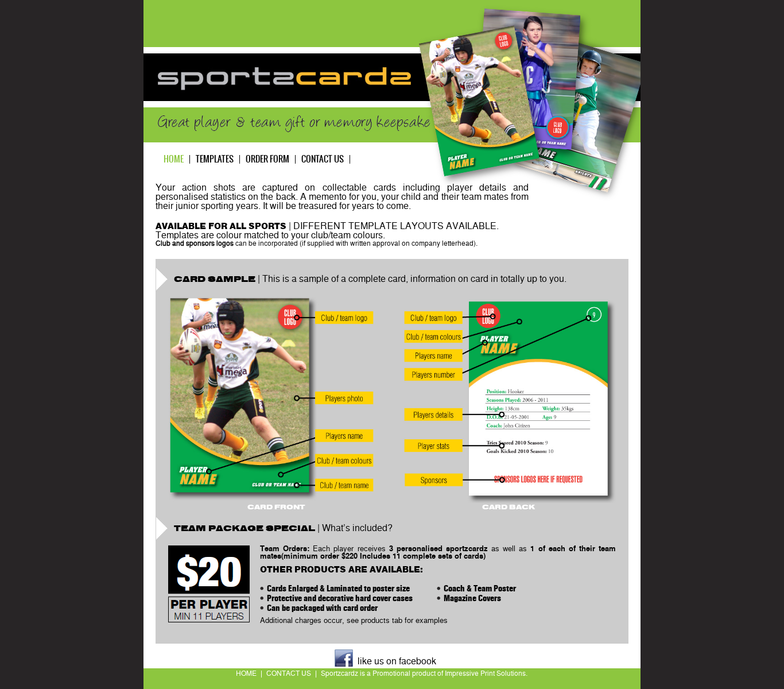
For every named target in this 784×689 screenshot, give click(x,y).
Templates (215, 159)
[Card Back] (508, 399)
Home (174, 159)
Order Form (267, 159)
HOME (246, 674)
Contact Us (322, 159)
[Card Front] (275, 399)
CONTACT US (288, 674)
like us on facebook (397, 662)
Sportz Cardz (284, 78)
